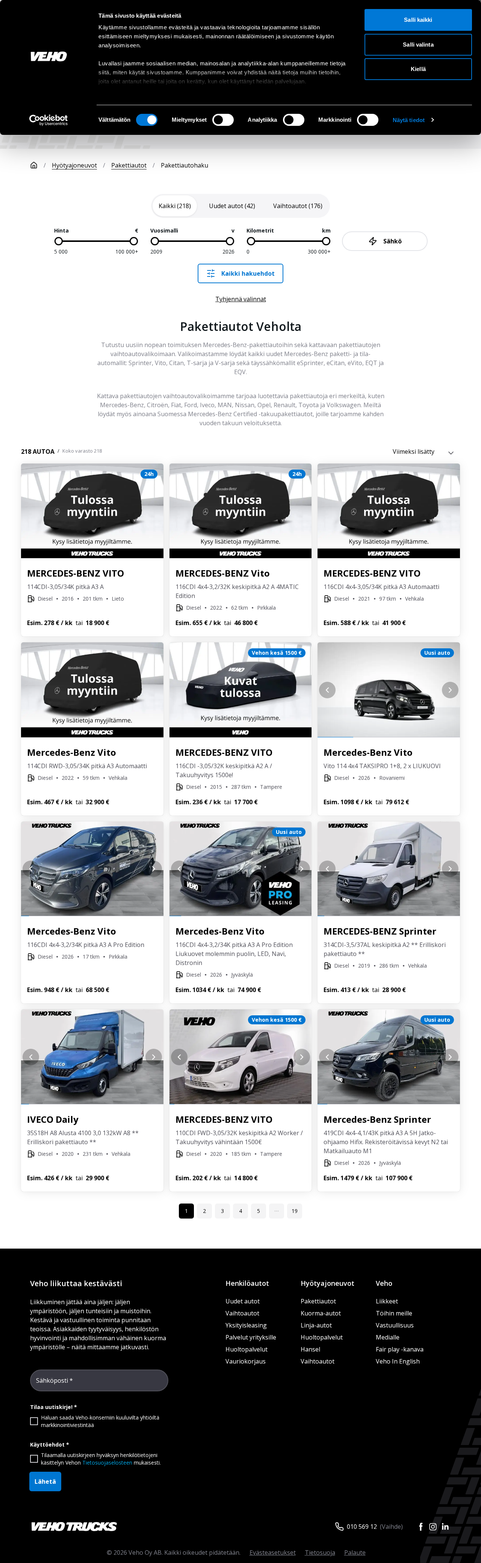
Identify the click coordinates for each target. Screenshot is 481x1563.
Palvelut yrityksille (250, 1337)
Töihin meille (394, 1313)
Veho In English (398, 1361)
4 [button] (240, 1210)
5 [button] (258, 1210)
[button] (276, 1211)
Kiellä (418, 69)
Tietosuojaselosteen (107, 1462)
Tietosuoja (320, 1552)
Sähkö (392, 241)
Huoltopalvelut (246, 1349)
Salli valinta (418, 44)
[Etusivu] (34, 165)
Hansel (310, 1349)
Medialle (387, 1337)
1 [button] (186, 1210)
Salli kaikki (418, 20)
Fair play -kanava (400, 1349)
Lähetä (45, 1481)
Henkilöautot (247, 1283)
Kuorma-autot (321, 1313)
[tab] (175, 205)
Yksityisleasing (246, 1325)
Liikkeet (387, 1301)
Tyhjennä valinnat (240, 299)
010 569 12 (362, 1526)
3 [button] (222, 1210)
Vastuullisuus (395, 1325)
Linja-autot (316, 1325)
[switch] (223, 120)
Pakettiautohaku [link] (184, 165)
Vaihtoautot (242, 1313)
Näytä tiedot (409, 120)
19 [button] (295, 1210)
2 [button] (204, 1210)
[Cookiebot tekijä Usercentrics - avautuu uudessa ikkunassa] (49, 120)
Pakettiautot (129, 165)
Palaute (355, 1552)
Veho (384, 1283)
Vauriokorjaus (245, 1361)
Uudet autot (242, 1301)
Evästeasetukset (273, 1552)
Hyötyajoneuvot (74, 165)
